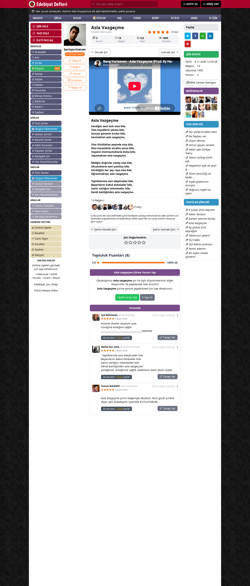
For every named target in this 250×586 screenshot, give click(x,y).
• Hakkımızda (41, 274)
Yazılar (39, 74)
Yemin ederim (197, 248)
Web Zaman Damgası (202, 82)
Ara (37, 57)
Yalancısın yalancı (199, 235)
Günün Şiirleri (43, 134)
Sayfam (39, 112)
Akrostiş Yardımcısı (46, 216)
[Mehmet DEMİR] (188, 114)
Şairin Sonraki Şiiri (164, 229)
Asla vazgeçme (197, 223)
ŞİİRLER (57, 18)
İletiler (39, 85)
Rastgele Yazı (43, 189)
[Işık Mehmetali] (208, 107)
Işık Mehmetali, (118, 315)
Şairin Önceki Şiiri (105, 229)
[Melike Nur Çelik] (99, 207)
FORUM (136, 18)
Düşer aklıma (196, 140)
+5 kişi (137, 207)
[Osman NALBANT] (94, 207)
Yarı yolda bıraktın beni (202, 132)
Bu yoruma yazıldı (116, 337)
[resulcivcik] (201, 114)
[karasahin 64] (115, 207)
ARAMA (194, 18)
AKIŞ (119, 18)
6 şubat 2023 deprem (201, 210)
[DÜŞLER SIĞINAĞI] (105, 207)
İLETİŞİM (213, 18)
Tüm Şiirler (41, 123)
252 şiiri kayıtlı (75, 54)
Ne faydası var (197, 136)
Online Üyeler (43, 227)
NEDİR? (155, 18)
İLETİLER (175, 18)
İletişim (39, 255)
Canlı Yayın (41, 238)
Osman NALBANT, (119, 386)
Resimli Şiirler (43, 139)
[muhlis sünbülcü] (110, 207)
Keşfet (38, 79)
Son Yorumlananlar (46, 161)
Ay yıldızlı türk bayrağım (195, 229)
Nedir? (39, 107)
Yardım (39, 249)
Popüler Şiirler (43, 150)
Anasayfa (40, 52)
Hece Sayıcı (41, 211)
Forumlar (40, 90)
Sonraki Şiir (168, 52)
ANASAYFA (37, 18)
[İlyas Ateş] (214, 107)
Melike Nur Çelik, (120, 347)
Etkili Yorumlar (44, 145)
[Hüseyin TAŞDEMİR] (125, 207)
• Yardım (46, 277)
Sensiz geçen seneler (201, 145)
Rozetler (40, 233)
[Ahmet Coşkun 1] (195, 114)
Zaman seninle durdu (201, 218)
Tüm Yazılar (42, 172)
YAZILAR (77, 18)
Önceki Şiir (101, 52)
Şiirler (38, 63)
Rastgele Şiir (42, 156)
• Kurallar (36, 277)
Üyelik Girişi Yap (127, 297)
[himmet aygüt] (120, 207)
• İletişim (55, 277)
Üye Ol (148, 297)
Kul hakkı (194, 240)
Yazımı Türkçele (44, 205)
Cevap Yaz (168, 337)
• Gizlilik (53, 274)
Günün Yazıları (44, 183)
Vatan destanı (197, 214)
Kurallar (40, 244)
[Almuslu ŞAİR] (130, 207)
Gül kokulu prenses (200, 244)
